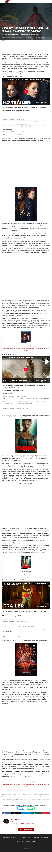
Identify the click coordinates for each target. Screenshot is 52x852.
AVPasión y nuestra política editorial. (26, 823)
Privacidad (28, 837)
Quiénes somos (6, 837)
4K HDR (8, 790)
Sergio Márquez (6, 37)
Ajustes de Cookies (44, 837)
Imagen (30, 37)
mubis (33, 841)
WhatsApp (31, 808)
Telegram (22, 808)
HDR (18, 790)
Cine (28, 37)
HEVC (21, 790)
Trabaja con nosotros (15, 837)
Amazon (13, 790)
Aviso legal (23, 837)
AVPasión (27, 845)
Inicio (3, 40)
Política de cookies (35, 837)
